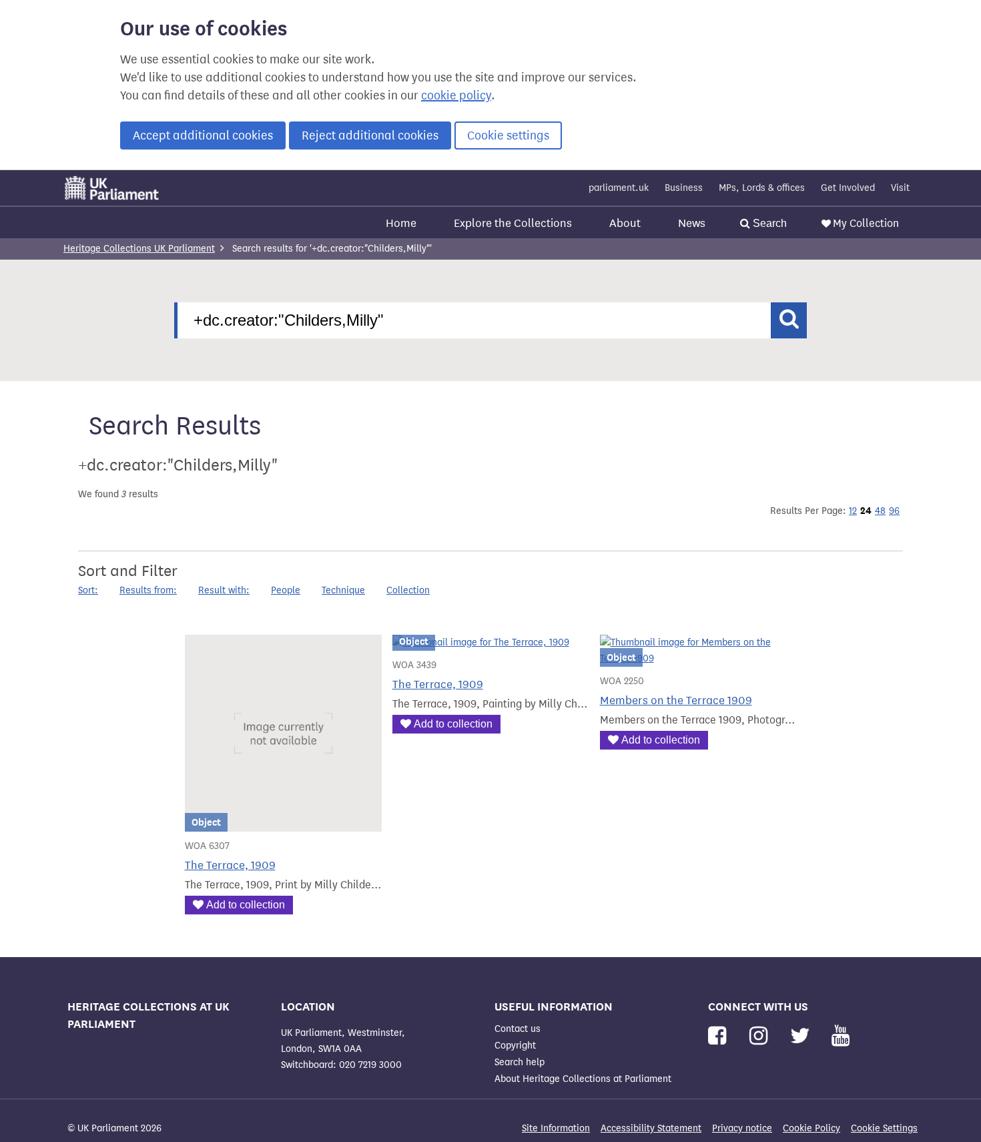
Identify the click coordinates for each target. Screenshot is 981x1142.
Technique (343, 590)
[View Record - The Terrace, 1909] (283, 823)
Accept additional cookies (203, 135)
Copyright (515, 1045)
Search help (520, 1062)
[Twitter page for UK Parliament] (802, 1036)
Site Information (556, 1128)
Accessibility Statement (651, 1128)
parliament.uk (619, 188)
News (691, 223)
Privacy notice (742, 1128)
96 (894, 511)
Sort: (88, 590)
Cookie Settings (884, 1128)
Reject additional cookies (370, 135)
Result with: (224, 590)
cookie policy (456, 95)
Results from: (148, 590)
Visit (900, 188)
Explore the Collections (513, 223)
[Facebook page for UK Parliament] (719, 1036)
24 (866, 511)
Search (768, 223)
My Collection (866, 223)
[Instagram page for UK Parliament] (761, 1036)
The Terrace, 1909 (230, 865)
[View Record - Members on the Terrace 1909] (698, 658)
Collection (408, 590)
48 (880, 511)
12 (853, 511)
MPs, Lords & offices (762, 188)
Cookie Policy (811, 1128)
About (625, 223)
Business (684, 188)
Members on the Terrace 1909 (676, 700)
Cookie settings (508, 135)
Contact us (518, 1029)
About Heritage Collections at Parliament (583, 1079)
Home (401, 223)
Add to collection (245, 904)
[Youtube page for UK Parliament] (841, 1036)
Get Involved (848, 188)
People (285, 590)
